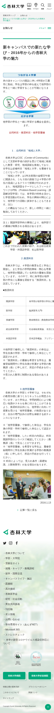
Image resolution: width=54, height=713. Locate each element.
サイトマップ (8, 698)
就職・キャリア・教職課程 (19, 568)
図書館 (9, 583)
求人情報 (10, 614)
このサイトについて (11, 692)
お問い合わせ (12, 619)
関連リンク (33, 692)
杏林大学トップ (9, 15)
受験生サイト (12, 563)
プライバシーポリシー (37, 687)
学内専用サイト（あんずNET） (22, 624)
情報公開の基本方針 (11, 687)
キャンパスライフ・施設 (18, 578)
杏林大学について (15, 553)
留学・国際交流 (13, 573)
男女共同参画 (12, 604)
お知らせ (23, 15)
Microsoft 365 (12, 629)
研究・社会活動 (13, 599)
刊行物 (9, 609)
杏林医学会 (11, 594)
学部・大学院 (12, 558)
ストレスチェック (15, 634)
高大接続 (10, 589)
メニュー (42, 28)
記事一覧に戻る (28, 510)
